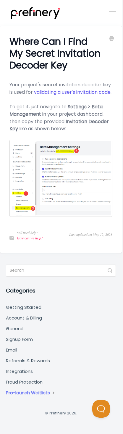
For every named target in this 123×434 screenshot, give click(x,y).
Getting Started (23, 307)
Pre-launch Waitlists (28, 393)
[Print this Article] (111, 39)
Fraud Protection (24, 382)
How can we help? (30, 238)
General (14, 328)
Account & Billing (24, 318)
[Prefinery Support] (35, 13)
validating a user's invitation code (72, 92)
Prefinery (57, 413)
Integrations (19, 371)
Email (11, 350)
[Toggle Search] (110, 270)
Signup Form (19, 339)
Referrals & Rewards (28, 360)
